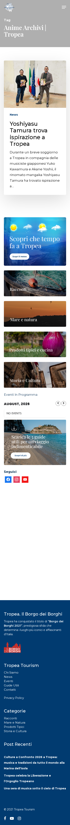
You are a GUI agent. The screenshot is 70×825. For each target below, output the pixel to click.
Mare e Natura (14, 722)
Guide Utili (11, 685)
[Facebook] (8, 479)
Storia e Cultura (15, 731)
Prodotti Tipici (14, 727)
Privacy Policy (14, 698)
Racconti (10, 718)
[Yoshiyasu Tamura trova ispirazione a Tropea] (35, 128)
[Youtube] (25, 479)
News (14, 114)
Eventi (8, 681)
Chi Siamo (11, 672)
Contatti (10, 689)
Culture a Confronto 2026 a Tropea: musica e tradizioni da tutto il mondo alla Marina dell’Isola (34, 762)
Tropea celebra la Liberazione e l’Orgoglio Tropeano (27, 778)
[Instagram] (16, 479)
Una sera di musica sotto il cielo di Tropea (35, 788)
